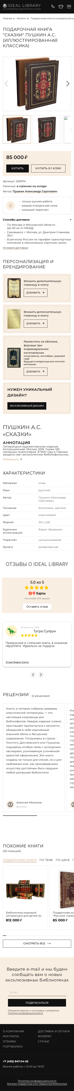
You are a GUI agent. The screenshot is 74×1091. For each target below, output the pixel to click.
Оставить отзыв (37, 606)
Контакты (11, 1036)
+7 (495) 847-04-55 (15, 1061)
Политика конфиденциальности (25, 1013)
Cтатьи (43, 1041)
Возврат (44, 1036)
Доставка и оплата (54, 1031)
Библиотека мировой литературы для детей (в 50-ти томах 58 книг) (23, 914)
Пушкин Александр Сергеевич (35, 191)
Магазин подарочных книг (23, 1084)
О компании (13, 1031)
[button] (67, 83)
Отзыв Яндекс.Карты (17, 662)
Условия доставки (15, 248)
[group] (37, 83)
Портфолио (13, 1046)
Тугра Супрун (44, 631)
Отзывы (9, 1041)
